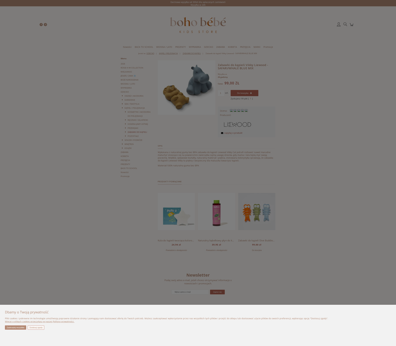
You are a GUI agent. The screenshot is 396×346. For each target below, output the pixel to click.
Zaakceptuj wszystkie (15, 328)
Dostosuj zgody (36, 328)
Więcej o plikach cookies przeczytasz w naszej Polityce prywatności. (39, 321)
